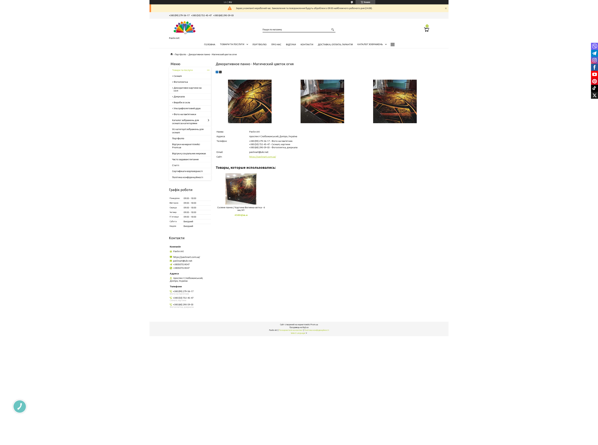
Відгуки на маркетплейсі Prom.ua (186, 146)
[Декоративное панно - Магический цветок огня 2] (322, 101)
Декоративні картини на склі (188, 89)
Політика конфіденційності (187, 177)
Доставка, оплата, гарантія (335, 44)
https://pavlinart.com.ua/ (262, 156)
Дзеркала (179, 96)
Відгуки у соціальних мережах (189, 153)
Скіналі (178, 76)
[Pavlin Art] (184, 27)
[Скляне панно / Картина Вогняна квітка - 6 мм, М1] (241, 189)
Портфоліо (259, 44)
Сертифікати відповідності (187, 171)
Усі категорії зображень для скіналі (188, 131)
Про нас (276, 44)
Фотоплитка (181, 82)
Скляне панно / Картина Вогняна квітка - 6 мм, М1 (241, 208)
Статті (175, 165)
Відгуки (291, 44)
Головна (209, 44)
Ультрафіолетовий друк (187, 108)
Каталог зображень (370, 44)
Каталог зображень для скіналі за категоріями (185, 122)
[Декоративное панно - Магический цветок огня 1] (250, 101)
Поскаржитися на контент (291, 330)
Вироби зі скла (182, 102)
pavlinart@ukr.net (258, 152)
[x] (220, 72)
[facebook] (217, 72)
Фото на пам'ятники (185, 114)
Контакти (307, 44)
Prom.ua (314, 325)
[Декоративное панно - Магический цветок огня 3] (395, 101)
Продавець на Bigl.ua (299, 327)
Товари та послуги (232, 44)
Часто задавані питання (185, 159)
